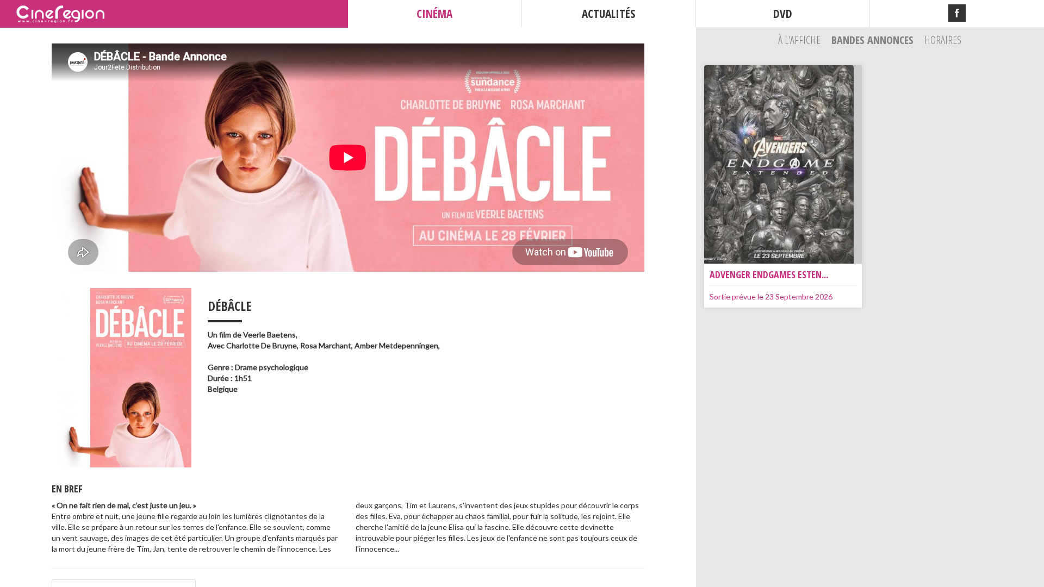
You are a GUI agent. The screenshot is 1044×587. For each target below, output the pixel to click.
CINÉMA (434, 13)
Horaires (942, 40)
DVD (782, 13)
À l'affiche (800, 40)
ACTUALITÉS (608, 13)
